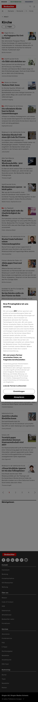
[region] (19, 351)
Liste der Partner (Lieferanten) (14, 386)
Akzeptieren (19, 397)
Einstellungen (19, 391)
